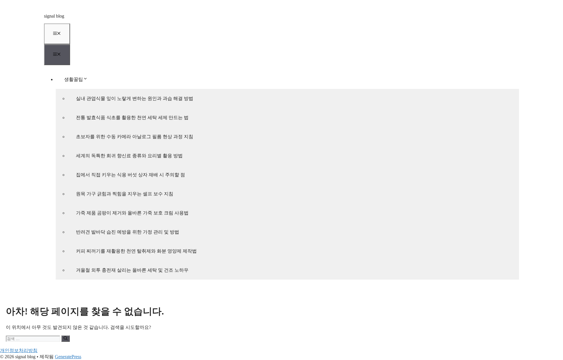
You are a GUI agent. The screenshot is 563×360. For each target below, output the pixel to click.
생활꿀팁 (73, 79)
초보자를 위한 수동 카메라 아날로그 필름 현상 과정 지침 (134, 136)
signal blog (54, 15)
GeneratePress (68, 356)
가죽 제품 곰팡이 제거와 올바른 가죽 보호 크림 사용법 (132, 212)
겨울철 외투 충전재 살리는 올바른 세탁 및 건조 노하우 (132, 270)
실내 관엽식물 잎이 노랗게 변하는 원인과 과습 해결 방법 (134, 98)
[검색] (65, 338)
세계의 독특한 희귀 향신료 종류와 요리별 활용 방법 (129, 155)
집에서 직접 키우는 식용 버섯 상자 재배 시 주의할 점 (130, 174)
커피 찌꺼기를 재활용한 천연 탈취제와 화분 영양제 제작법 (136, 251)
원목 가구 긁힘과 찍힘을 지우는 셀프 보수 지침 (124, 193)
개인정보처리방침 (19, 350)
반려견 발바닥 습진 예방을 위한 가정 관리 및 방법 (127, 231)
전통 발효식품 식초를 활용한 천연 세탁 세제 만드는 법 (132, 117)
